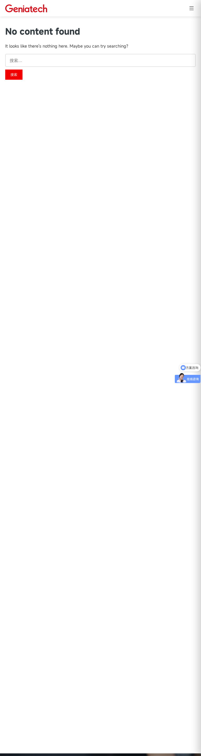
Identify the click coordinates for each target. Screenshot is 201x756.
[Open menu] (191, 8)
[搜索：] (100, 60)
